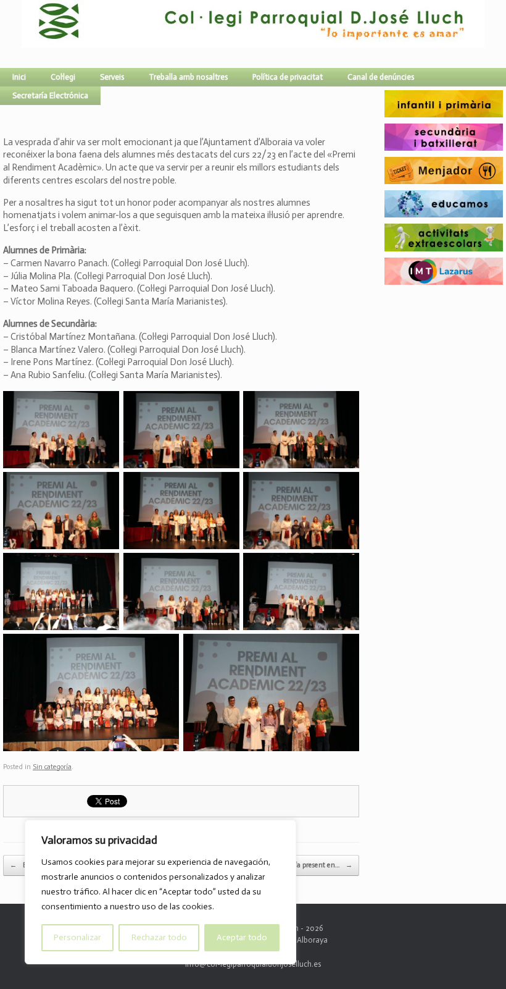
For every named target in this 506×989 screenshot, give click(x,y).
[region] (160, 892)
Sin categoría (52, 767)
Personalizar (77, 937)
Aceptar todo (242, 937)
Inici (19, 77)
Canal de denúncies (380, 77)
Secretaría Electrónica (50, 95)
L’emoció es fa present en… (306, 865)
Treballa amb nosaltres (188, 77)
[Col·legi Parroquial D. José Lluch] (25, 34)
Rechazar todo (159, 937)
